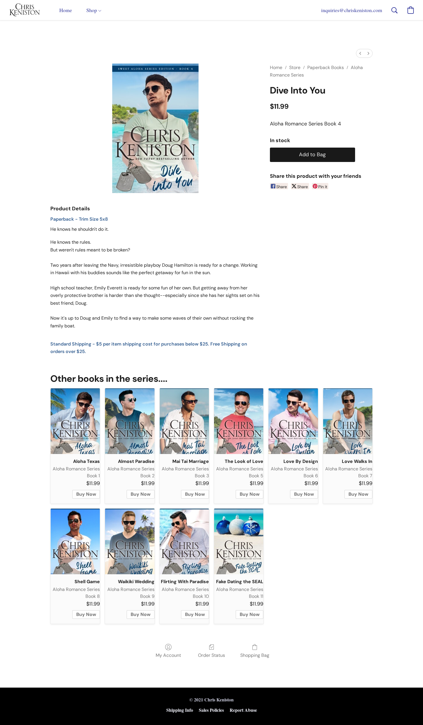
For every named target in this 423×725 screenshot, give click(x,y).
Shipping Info (179, 710)
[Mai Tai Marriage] (184, 421)
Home (276, 67)
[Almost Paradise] (129, 421)
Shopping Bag (254, 655)
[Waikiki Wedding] (129, 541)
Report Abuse (243, 710)
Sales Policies (211, 710)
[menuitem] (360, 53)
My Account (168, 655)
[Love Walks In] (347, 421)
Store (294, 67)
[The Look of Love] (238, 421)
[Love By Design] (293, 421)
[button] (25, 10)
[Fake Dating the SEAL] (238, 541)
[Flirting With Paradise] (184, 541)
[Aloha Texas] (75, 421)
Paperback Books (325, 67)
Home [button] (65, 10)
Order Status (211, 655)
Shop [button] (92, 10)
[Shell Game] (75, 541)
